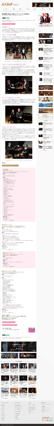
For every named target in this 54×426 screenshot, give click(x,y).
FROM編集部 (3, 415)
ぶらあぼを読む (17, 413)
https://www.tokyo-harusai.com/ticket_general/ (10, 317)
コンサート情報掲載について (32, 409)
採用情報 (43, 409)
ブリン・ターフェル (14, 337)
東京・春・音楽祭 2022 (12, 338)
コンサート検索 (17, 402)
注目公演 (3, 410)
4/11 (9, 67)
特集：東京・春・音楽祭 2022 (18, 15)
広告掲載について (31, 410)
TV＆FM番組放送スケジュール (19, 409)
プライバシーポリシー (32, 413)
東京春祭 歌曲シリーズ (19, 338)
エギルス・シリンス (5, 337)
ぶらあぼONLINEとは (31, 407)
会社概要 (43, 406)
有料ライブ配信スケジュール (19, 407)
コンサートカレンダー (4, 402)
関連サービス (44, 402)
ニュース (8, 15)
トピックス (3, 409)
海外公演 (3, 414)
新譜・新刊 (3, 413)
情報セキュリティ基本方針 (45, 410)
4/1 (25, 37)
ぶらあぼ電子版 (17, 415)
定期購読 (16, 417)
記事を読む (3, 405)
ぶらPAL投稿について (18, 419)
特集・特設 (3, 418)
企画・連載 (3, 407)
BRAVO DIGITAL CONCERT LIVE (46, 404)
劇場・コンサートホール (32, 404)
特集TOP (3, 419)
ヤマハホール (3, 420)
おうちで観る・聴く (18, 405)
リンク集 (29, 402)
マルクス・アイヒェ (21, 337)
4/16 (30, 100)
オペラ (10, 337)
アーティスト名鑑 (17, 411)
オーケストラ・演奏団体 (32, 405)
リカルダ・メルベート (27, 337)
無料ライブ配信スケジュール (19, 406)
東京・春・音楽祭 (12, 15)
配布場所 (16, 416)
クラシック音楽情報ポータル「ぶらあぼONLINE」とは (46, 0)
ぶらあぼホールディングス (45, 407)
